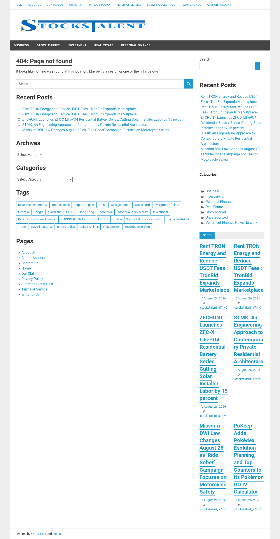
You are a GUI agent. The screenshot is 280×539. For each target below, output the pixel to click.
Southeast (133, 219)
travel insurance (41, 226)
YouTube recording (137, 226)
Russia (117, 219)
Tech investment (178, 219)
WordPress (38, 534)
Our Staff (76, 4)
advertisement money (32, 205)
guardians (54, 212)
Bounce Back (61, 205)
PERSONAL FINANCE (74, 219)
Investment (77, 45)
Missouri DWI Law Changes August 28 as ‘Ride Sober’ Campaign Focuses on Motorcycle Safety (95, 130)
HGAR (70, 212)
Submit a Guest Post (162, 4)
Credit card (142, 205)
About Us (34, 4)
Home (18, 4)
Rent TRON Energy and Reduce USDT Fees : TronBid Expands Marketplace (79, 109)
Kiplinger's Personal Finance (37, 219)
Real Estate (103, 45)
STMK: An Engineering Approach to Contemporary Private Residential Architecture (85, 125)
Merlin (56, 534)
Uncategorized (217, 217)
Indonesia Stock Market (133, 212)
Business (21, 45)
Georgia (23, 212)
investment (160, 212)
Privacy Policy (100, 4)
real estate (101, 219)
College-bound (120, 205)
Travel (22, 226)
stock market (154, 219)
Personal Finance (135, 45)
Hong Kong (86, 212)
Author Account (219, 4)
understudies (66, 226)
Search (205, 59)
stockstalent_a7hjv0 (214, 307)
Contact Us (55, 4)
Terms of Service (128, 4)
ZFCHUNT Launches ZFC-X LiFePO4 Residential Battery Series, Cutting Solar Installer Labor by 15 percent (103, 119)
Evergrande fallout (166, 205)
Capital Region (84, 205)
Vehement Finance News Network (231, 223)
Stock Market (48, 45)
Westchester (111, 226)
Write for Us (192, 4)
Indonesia (105, 212)
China (103, 205)
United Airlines (89, 226)
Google (38, 212)
